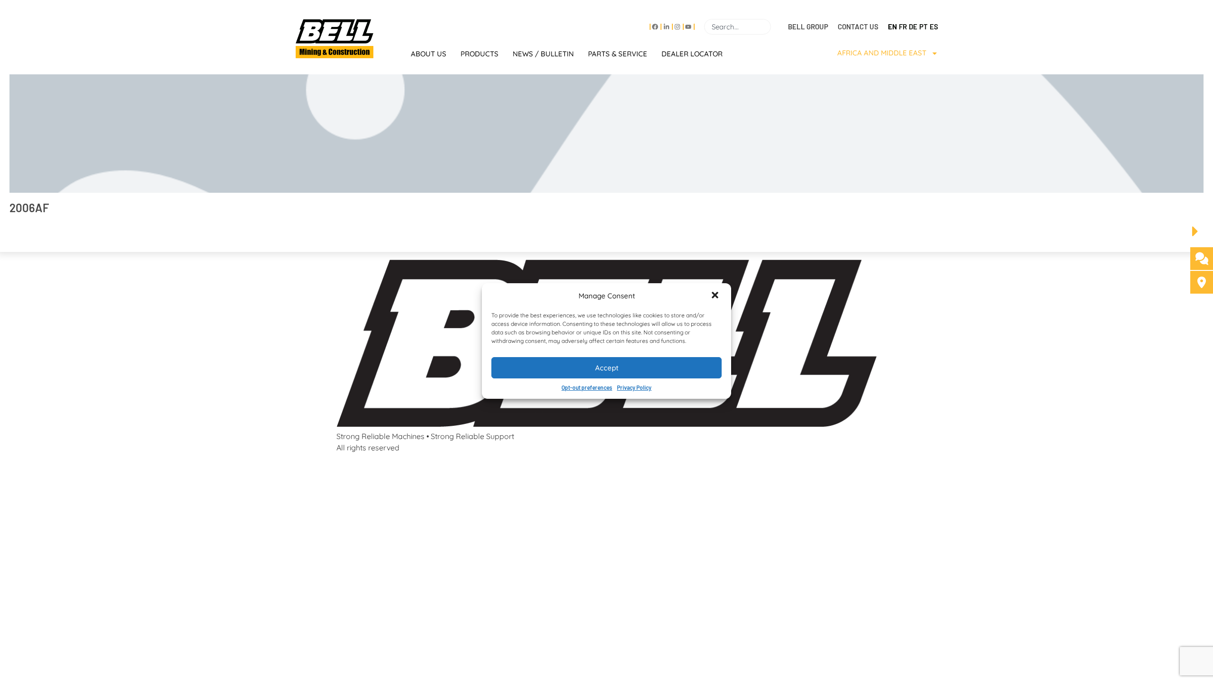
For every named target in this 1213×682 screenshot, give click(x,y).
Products (479, 53)
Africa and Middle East (881, 52)
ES (934, 26)
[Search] (774, 27)
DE (913, 26)
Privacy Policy (634, 387)
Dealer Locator (692, 53)
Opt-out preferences (586, 387)
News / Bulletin (543, 53)
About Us (428, 53)
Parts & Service (617, 53)
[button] (716, 296)
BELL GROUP (808, 26)
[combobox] (737, 27)
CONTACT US (858, 26)
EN (892, 26)
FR (903, 26)
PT (923, 26)
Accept (606, 367)
